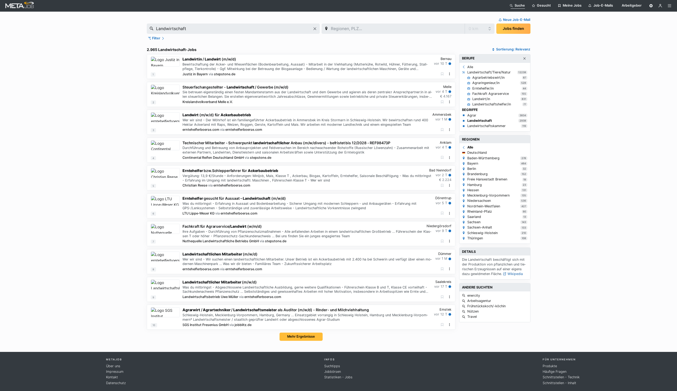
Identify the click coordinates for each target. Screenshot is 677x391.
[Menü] (669, 6)
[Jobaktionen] (449, 74)
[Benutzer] (660, 6)
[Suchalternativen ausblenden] (524, 59)
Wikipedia (514, 274)
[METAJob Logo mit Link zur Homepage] (19, 5)
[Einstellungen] (651, 6)
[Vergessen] (442, 74)
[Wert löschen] (315, 28)
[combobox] (233, 29)
